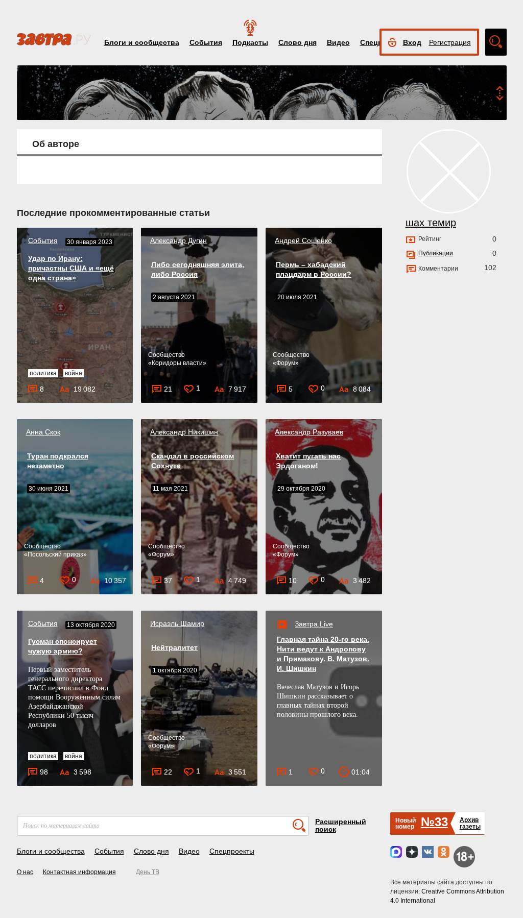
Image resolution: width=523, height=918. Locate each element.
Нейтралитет (174, 647)
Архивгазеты (470, 823)
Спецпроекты (231, 851)
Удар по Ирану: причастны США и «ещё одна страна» (71, 268)
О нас (25, 872)
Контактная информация (79, 872)
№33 (434, 822)
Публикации (435, 253)
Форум (285, 363)
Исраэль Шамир (177, 623)
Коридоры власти (177, 363)
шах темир (431, 222)
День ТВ (147, 872)
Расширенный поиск (340, 825)
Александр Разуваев (309, 432)
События (205, 42)
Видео (338, 42)
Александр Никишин (184, 432)
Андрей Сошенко (303, 240)
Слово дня (297, 42)
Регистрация (450, 42)
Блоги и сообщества (141, 42)
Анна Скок (43, 432)
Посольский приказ (55, 554)
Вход (412, 42)
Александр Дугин (178, 240)
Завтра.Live (314, 624)
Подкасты (250, 42)
